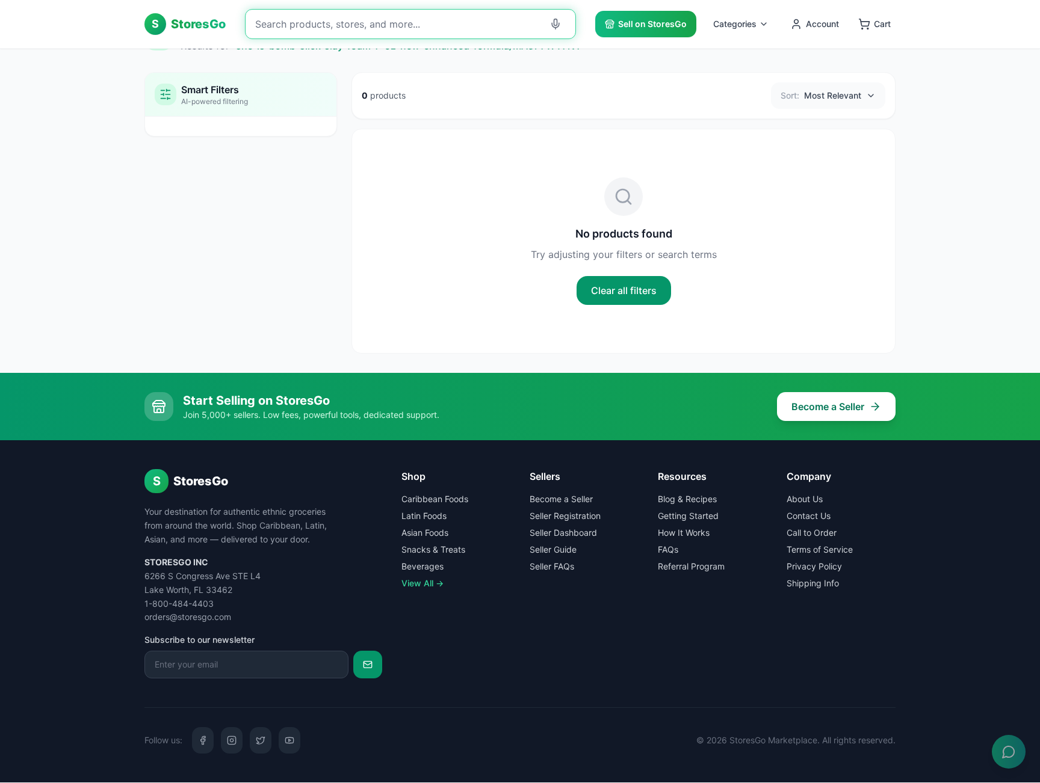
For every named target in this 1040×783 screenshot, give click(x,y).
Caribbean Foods (434, 499)
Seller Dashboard (563, 532)
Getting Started (688, 516)
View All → (422, 583)
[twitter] (260, 740)
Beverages (422, 566)
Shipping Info (813, 583)
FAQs (668, 549)
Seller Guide (553, 549)
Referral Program (691, 566)
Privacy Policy (814, 566)
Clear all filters (624, 290)
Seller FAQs (552, 566)
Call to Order (812, 532)
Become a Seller (827, 407)
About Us (805, 499)
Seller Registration (565, 516)
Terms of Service (820, 549)
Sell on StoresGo (652, 24)
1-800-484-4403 (179, 603)
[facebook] (203, 740)
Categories (735, 24)
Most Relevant (821, 95)
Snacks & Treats (433, 549)
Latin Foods (424, 516)
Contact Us (809, 516)
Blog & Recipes (687, 499)
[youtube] (289, 740)
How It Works (684, 532)
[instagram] (232, 740)
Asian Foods (424, 532)
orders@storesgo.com (187, 617)
